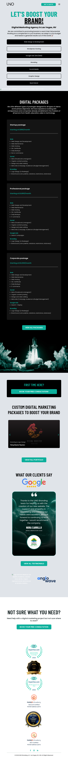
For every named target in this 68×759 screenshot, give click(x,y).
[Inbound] (34, 708)
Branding (34, 62)
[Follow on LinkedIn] (37, 750)
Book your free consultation (34, 627)
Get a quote (48, 4)
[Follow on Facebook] (30, 750)
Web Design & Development (34, 42)
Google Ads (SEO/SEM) (34, 56)
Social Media (34, 69)
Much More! (34, 83)
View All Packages (34, 327)
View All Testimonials (34, 563)
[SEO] (34, 746)
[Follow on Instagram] (34, 750)
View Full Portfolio (34, 460)
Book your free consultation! (34, 391)
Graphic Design (34, 76)
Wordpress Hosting (34, 49)
